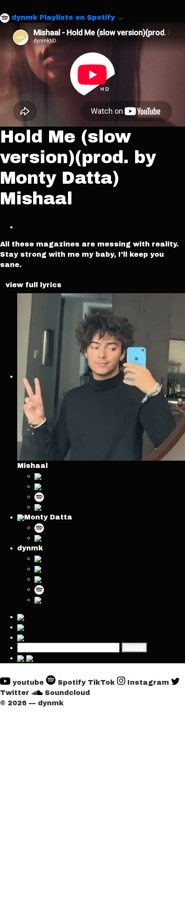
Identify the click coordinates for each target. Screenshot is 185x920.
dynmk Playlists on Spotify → (68, 17)
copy (134, 647)
